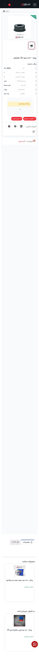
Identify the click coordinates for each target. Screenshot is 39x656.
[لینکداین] (21, 126)
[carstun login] (4, 4)
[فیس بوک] (15, 126)
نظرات (14, 542)
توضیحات (26, 542)
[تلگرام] (9, 126)
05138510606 (22, 104)
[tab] (27, 542)
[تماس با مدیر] (34, 644)
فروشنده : (29, 141)
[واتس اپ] (33, 131)
